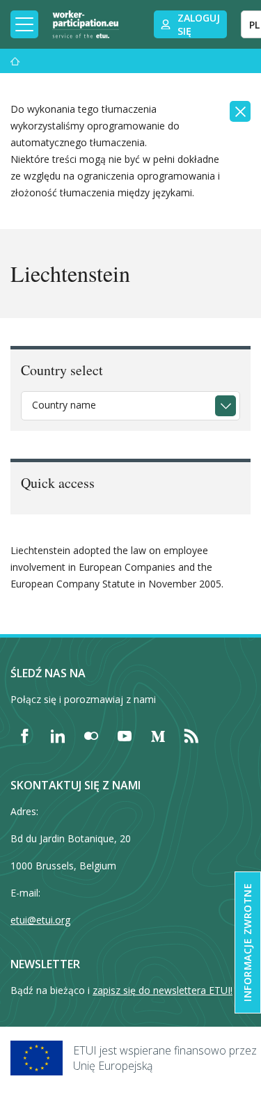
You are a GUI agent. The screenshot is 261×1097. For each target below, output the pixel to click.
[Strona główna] (15, 61)
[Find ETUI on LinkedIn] (58, 736)
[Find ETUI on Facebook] (24, 736)
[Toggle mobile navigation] (24, 24)
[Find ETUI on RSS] (191, 736)
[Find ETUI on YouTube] (125, 736)
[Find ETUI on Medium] (158, 736)
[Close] (240, 111)
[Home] (85, 24)
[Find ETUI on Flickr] (91, 736)
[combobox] (130, 406)
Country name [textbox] (64, 404)
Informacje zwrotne (247, 942)
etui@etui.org (40, 919)
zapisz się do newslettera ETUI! (162, 990)
